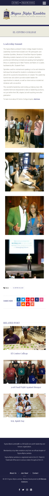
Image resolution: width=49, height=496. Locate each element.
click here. (37, 99)
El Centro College (18, 288)
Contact (35, 473)
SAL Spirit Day (17, 421)
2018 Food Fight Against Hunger (26, 387)
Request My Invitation (28, 3)
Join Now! (15, 3)
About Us (13, 473)
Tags (7, 288)
